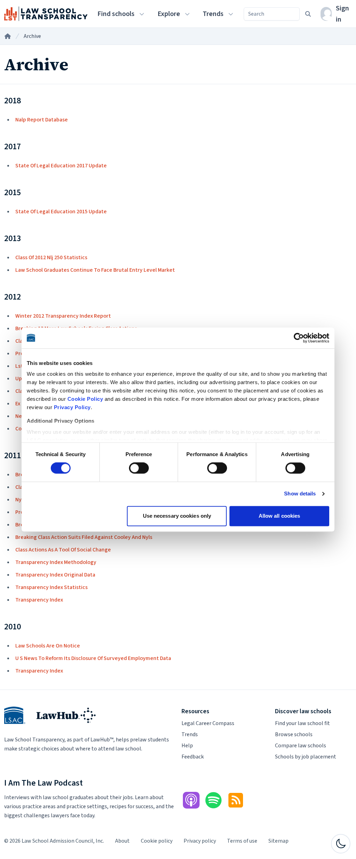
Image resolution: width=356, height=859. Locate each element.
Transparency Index (39, 600)
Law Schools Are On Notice (47, 646)
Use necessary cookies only (177, 516)
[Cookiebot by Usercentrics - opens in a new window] (298, 338)
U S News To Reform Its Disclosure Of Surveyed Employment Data (93, 658)
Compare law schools (300, 745)
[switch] (139, 468)
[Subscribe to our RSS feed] (235, 800)
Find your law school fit (302, 723)
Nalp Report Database (41, 120)
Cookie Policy (85, 399)
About (122, 841)
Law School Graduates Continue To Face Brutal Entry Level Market (95, 270)
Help (187, 745)
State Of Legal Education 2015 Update (61, 211)
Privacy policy (200, 841)
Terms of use (242, 841)
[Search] (308, 14)
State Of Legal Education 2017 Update (61, 165)
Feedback (192, 757)
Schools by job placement (305, 757)
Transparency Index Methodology (55, 562)
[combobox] (272, 14)
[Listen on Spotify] (213, 800)
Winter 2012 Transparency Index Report (63, 316)
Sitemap (278, 841)
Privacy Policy (72, 407)
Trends (189, 734)
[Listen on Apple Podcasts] (191, 800)
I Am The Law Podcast (43, 783)
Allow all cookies (279, 516)
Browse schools (294, 734)
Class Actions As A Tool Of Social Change (63, 550)
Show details (300, 494)
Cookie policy (156, 841)
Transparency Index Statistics (51, 587)
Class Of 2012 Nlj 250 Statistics (51, 257)
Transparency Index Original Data (55, 575)
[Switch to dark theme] (340, 843)
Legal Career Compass (207, 723)
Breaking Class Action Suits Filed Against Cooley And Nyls (83, 537)
